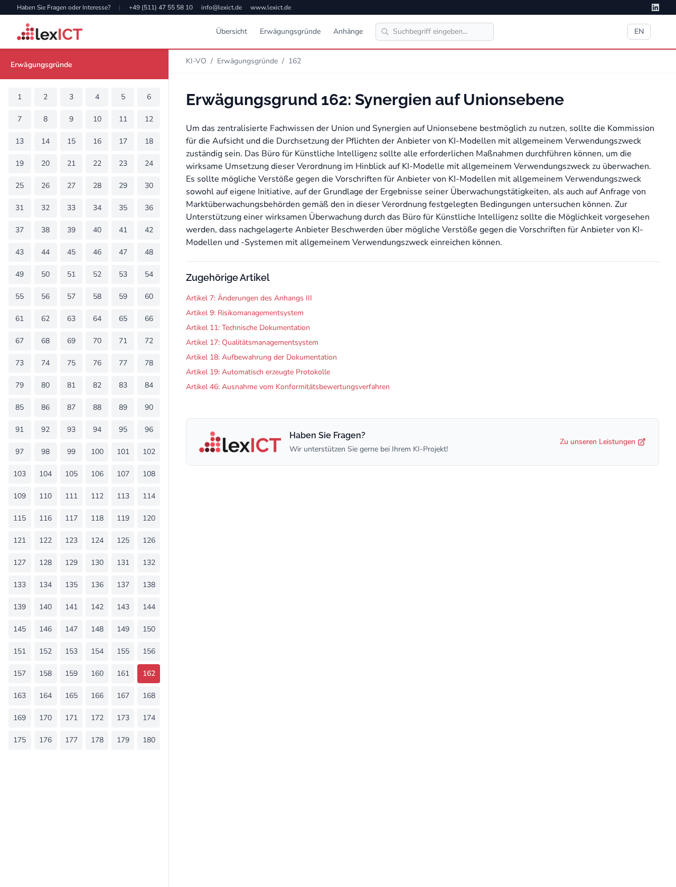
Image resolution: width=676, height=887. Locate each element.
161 (123, 673)
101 (123, 452)
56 (45, 296)
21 (71, 163)
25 (19, 186)
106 (97, 474)
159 (71, 673)
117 (71, 518)
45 (71, 252)
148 (97, 629)
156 (149, 651)
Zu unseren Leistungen (597, 442)
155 (123, 651)
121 (19, 540)
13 (19, 141)
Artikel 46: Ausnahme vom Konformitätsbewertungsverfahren (288, 387)
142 (97, 607)
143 (123, 607)
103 (19, 474)
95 (123, 429)
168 (149, 696)
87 (71, 407)
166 (97, 696)
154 (97, 651)
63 (71, 319)
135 (71, 585)
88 (97, 407)
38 (45, 230)
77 (123, 363)
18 (149, 141)
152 (45, 651)
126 (149, 540)
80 (45, 385)
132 (149, 563)
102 (149, 452)
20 (45, 163)
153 (71, 651)
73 (19, 363)
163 (19, 696)
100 (97, 452)
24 (149, 163)
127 (19, 563)
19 (19, 163)
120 (149, 518)
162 (149, 673)
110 (45, 496)
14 (45, 141)
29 (123, 186)
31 (19, 208)
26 (45, 186)
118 (97, 518)
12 (149, 119)
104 (45, 474)
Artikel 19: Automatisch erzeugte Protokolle (258, 372)
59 (123, 296)
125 (123, 540)
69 (71, 341)
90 (149, 407)
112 (97, 496)
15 (71, 141)
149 (123, 629)
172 (97, 718)
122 (45, 540)
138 (149, 585)
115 (19, 518)
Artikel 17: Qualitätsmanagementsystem (252, 342)
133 (19, 585)
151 (19, 651)
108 (149, 474)
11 (123, 119)
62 (45, 319)
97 (19, 452)
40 (97, 230)
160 (97, 673)
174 (149, 718)
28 (97, 186)
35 (123, 208)
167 (123, 696)
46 (97, 252)
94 (97, 429)
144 (149, 607)
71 (123, 341)
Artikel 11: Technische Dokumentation (248, 328)
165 (71, 696)
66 (149, 319)
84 (149, 385)
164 (45, 696)
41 (123, 230)
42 (149, 230)
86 (45, 407)
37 (19, 230)
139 (19, 607)
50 (45, 274)
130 (97, 563)
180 (149, 740)
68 (45, 341)
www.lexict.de (270, 7)
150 (149, 629)
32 (45, 208)
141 (71, 607)
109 (19, 496)
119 (123, 518)
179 (123, 740)
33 (71, 208)
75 (71, 363)
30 (149, 186)
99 (71, 452)
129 (71, 563)
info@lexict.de (221, 7)
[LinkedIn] (655, 7)
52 (97, 274)
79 (19, 385)
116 (45, 518)
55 (19, 296)
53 (123, 274)
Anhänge (348, 31)
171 (71, 718)
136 (97, 585)
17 (123, 141)
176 (45, 740)
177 (71, 740)
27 (71, 186)
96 (149, 429)
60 (149, 296)
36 (149, 208)
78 (149, 363)
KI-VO (196, 61)
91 (19, 429)
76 (97, 363)
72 (149, 341)
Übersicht (231, 31)
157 (19, 673)
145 (19, 629)
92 (45, 429)
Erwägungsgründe (290, 31)
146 (45, 629)
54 (149, 274)
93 (71, 429)
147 (71, 629)
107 (123, 474)
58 (97, 296)
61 (19, 319)
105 (71, 474)
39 (71, 230)
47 (123, 252)
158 (45, 673)
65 (123, 319)
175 (19, 740)
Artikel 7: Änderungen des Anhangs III (249, 298)
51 (71, 274)
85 (19, 407)
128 (45, 563)
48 (149, 252)
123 (71, 540)
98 (45, 452)
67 (19, 341)
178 (97, 740)
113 (123, 496)
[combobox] (434, 32)
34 (97, 208)
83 (123, 385)
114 (149, 496)
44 (45, 252)
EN (639, 31)
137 (123, 585)
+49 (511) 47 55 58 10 (161, 7)
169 (19, 718)
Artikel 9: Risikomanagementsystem (245, 313)
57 (71, 296)
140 (45, 607)
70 (97, 341)
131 (123, 563)
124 (97, 540)
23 (123, 163)
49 (19, 274)
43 (19, 252)
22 (97, 163)
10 (97, 119)
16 (97, 141)
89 (123, 407)
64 (97, 319)
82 (97, 385)
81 (71, 385)
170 (45, 718)
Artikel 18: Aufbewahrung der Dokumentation (261, 357)
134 (45, 585)
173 (123, 718)
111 (71, 496)
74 (45, 363)
